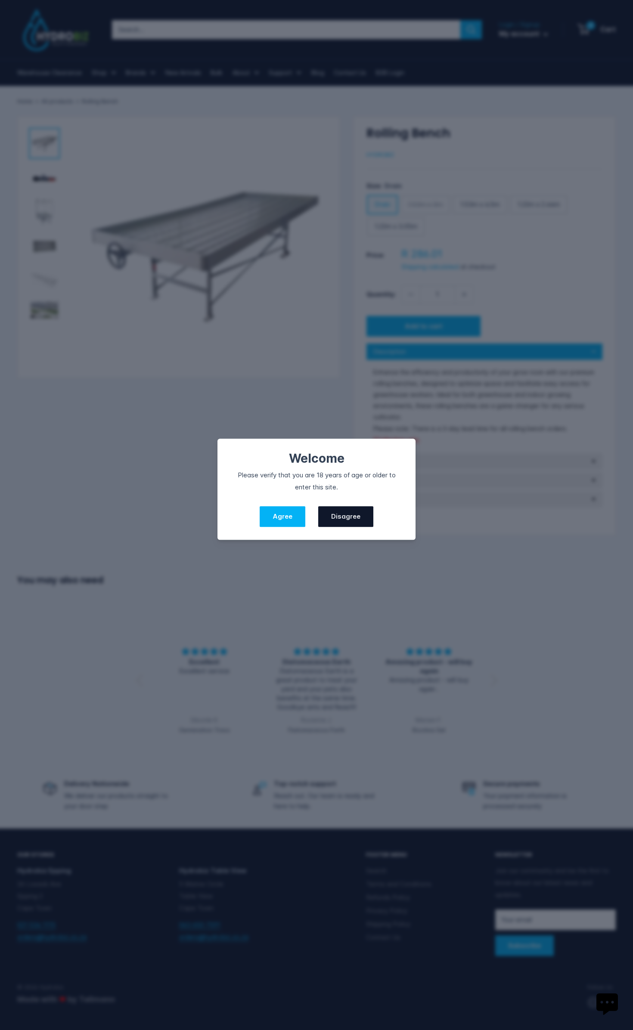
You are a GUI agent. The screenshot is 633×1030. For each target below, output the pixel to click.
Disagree (345, 516)
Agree (282, 516)
